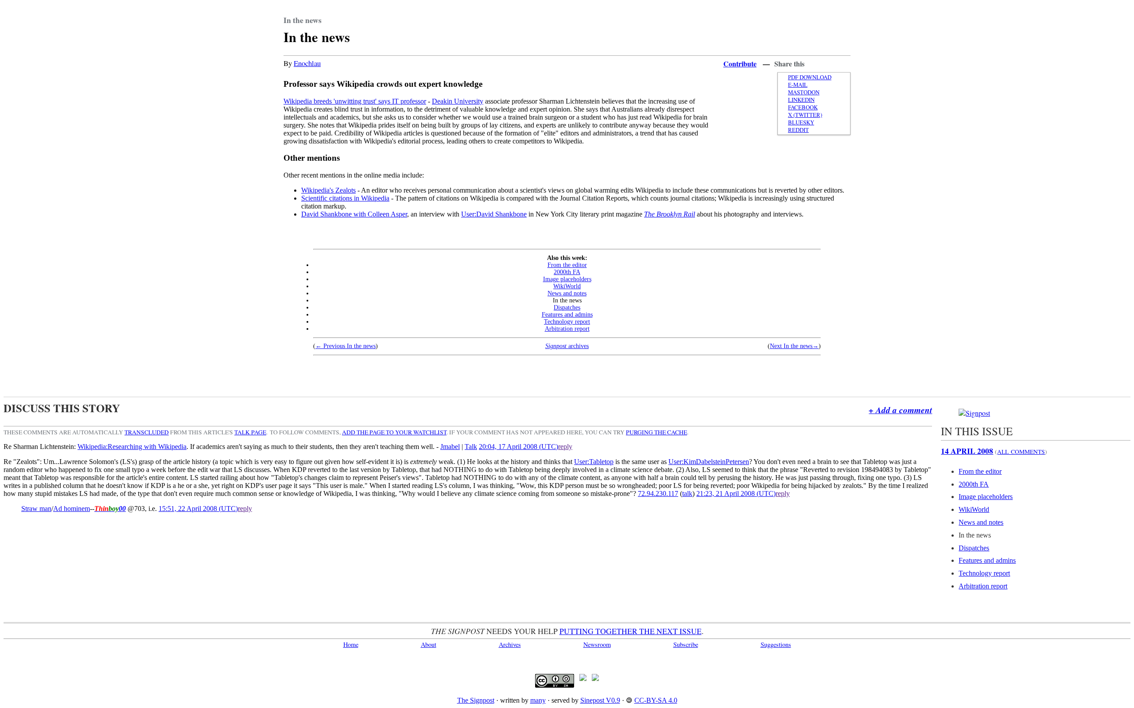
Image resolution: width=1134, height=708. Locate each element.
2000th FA (567, 272)
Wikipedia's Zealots (328, 190)
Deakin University (457, 101)
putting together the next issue (630, 631)
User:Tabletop (594, 461)
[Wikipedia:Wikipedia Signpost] (974, 413)
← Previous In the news (345, 346)
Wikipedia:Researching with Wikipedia (132, 446)
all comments (1021, 452)
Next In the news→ (794, 346)
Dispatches (567, 307)
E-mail (798, 85)
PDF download (809, 77)
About (428, 644)
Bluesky (801, 122)
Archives (510, 644)
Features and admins (567, 314)
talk (687, 493)
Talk (471, 446)
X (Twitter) (805, 115)
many (538, 700)
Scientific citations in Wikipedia (345, 198)
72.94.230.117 (658, 493)
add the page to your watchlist (394, 432)
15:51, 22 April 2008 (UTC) (198, 508)
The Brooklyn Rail (669, 214)
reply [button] (565, 446)
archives (567, 346)
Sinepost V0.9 (600, 700)
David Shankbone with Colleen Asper (354, 214)
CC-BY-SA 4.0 (655, 700)
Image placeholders (567, 279)
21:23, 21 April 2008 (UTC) (736, 493)
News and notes (567, 293)
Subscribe (685, 644)
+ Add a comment (900, 410)
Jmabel (450, 446)
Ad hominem (71, 508)
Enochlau (307, 63)
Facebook (803, 107)
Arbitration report (567, 328)
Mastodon (803, 92)
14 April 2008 (967, 451)
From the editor (567, 265)
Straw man (36, 508)
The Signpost (475, 700)
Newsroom (597, 644)
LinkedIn (801, 100)
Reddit (798, 130)
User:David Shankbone (494, 214)
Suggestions (776, 644)
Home (350, 644)
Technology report (567, 321)
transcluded (146, 432)
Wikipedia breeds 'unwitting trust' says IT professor (355, 101)
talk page (250, 432)
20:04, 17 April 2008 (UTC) (518, 446)
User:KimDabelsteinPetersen (708, 461)
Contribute (740, 63)
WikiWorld (567, 286)
